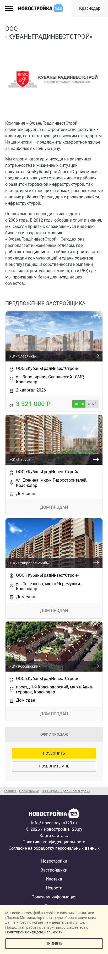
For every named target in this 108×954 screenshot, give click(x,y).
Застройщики (54, 870)
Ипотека (54, 879)
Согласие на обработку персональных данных (54, 848)
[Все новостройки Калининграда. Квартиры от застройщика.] (54, 814)
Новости (54, 888)
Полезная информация (54, 896)
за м (92, 404)
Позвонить (54, 753)
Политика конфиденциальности (54, 841)
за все (79, 404)
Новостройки (54, 861)
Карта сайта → (54, 835)
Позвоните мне (54, 766)
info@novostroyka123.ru (54, 822)
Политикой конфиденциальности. (34, 932)
